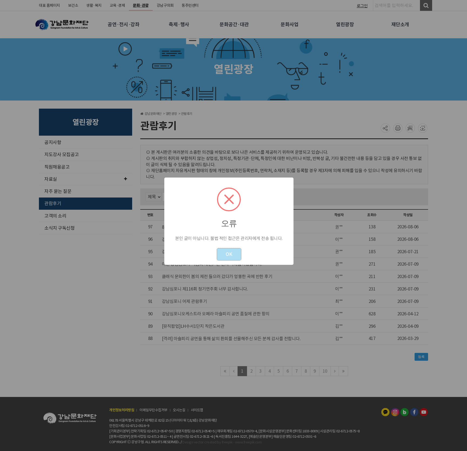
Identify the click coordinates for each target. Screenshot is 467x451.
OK (229, 254)
